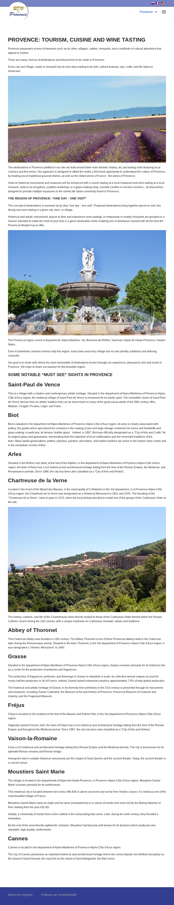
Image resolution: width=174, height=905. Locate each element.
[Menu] (164, 12)
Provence (147, 12)
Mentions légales (24, 895)
